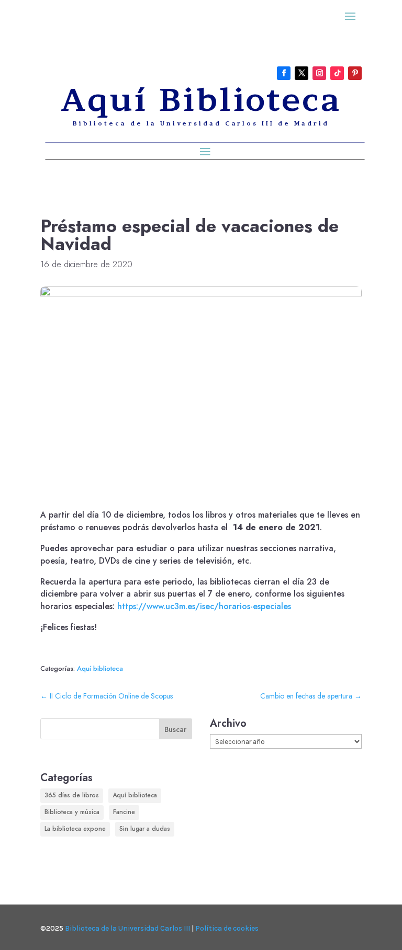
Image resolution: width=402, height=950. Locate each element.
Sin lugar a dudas (144, 828)
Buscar (175, 729)
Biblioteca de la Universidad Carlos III (127, 928)
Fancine (124, 812)
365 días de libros (71, 795)
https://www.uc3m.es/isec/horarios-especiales (204, 606)
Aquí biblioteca (100, 668)
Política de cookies (227, 928)
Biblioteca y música (71, 812)
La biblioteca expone (75, 828)
